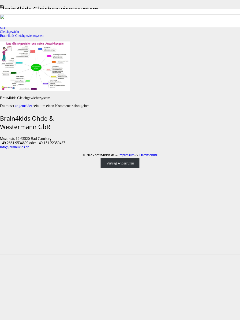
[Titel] (120, 253)
